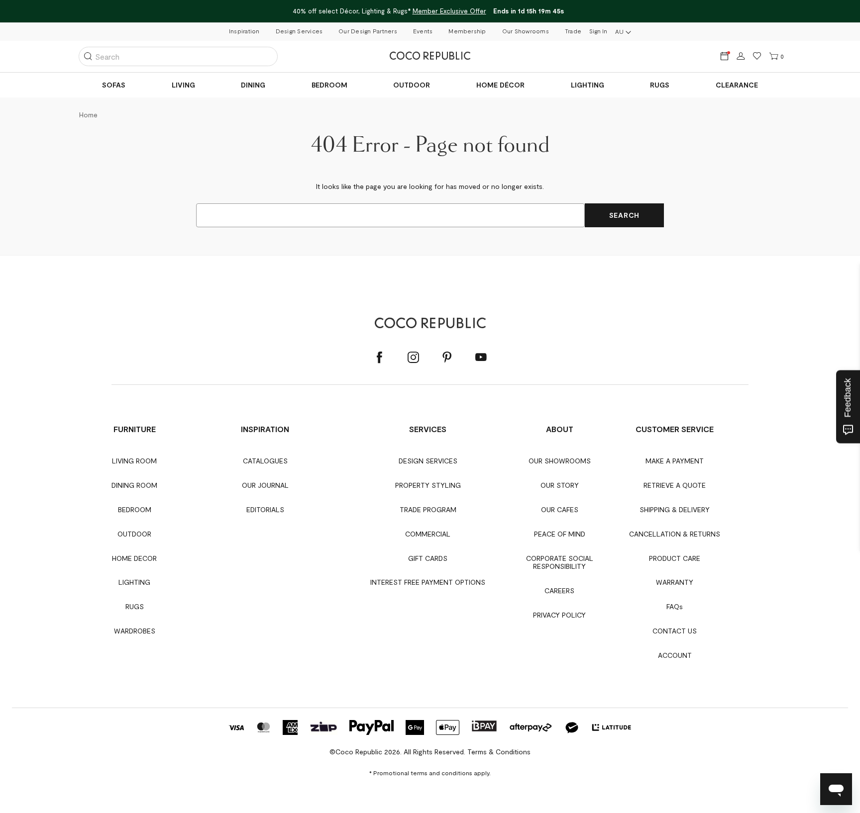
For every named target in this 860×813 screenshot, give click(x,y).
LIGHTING (587, 85)
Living (183, 85)
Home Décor (500, 85)
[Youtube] (481, 357)
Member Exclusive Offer (449, 11)
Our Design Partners (367, 30)
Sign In (598, 30)
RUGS (659, 85)
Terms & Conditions (499, 751)
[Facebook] (379, 357)
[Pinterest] (447, 357)
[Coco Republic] (430, 56)
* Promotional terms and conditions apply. (430, 772)
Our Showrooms (525, 30)
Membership (467, 30)
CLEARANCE (737, 85)
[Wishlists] (757, 56)
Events (422, 30)
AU (619, 31)
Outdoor (411, 85)
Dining (253, 85)
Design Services (299, 30)
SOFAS (113, 85)
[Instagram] (413, 357)
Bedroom (329, 85)
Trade (573, 30)
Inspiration (244, 30)
